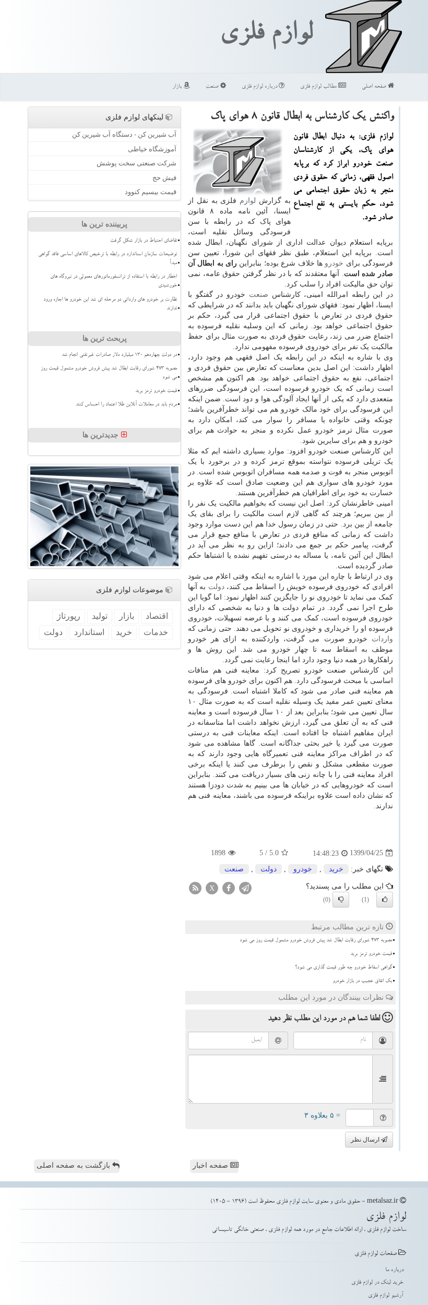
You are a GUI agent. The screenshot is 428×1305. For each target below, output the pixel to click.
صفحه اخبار (211, 1165)
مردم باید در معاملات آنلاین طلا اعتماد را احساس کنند (126, 405)
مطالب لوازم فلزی (319, 86)
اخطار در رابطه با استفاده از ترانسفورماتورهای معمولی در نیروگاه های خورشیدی (113, 281)
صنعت (213, 86)
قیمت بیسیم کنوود (150, 192)
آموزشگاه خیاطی (152, 149)
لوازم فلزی (266, 35)
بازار (177, 86)
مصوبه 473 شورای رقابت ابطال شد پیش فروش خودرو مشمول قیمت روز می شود (316, 941)
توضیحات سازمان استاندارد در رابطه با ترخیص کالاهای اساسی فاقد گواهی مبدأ (107, 259)
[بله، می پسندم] (384, 899)
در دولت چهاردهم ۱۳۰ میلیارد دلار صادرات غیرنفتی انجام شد (119, 355)
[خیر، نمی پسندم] (340, 899)
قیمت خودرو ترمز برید (371, 954)
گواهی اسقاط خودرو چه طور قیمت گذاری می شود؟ (343, 968)
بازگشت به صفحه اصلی (74, 1165)
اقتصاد (157, 616)
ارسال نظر (366, 1139)
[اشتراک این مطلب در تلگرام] (245, 887)
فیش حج (164, 178)
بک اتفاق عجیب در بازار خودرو (362, 981)
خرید (336, 869)
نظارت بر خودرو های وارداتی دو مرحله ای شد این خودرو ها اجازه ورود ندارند (110, 304)
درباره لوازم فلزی (260, 86)
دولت (216, 587)
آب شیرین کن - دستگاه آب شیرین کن (124, 134)
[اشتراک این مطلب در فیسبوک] (228, 887)
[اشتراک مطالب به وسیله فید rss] (195, 887)
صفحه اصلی (375, 86)
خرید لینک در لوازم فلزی (377, 1282)
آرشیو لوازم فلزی (385, 1295)
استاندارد (89, 632)
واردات (382, 639)
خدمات (156, 632)
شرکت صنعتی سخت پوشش (136, 163)
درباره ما (394, 1270)
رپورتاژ (68, 616)
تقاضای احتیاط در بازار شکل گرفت (143, 241)
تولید (100, 616)
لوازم (248, 201)
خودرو (334, 263)
